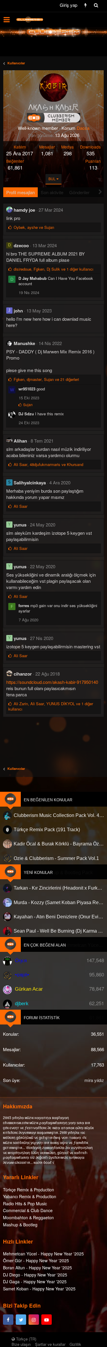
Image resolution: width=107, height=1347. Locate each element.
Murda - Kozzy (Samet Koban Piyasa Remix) (59, 902)
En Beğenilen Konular (48, 800)
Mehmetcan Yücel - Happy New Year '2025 (43, 1254)
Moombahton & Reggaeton (28, 1217)
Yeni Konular (38, 872)
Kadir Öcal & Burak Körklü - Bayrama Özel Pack (59, 844)
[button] (6, 19)
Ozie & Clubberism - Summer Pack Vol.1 (56, 858)
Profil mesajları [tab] (20, 192)
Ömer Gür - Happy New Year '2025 (36, 1260)
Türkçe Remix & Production (28, 1190)
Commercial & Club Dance (28, 1210)
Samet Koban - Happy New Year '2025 (39, 1289)
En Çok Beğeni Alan (45, 945)
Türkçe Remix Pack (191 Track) (47, 829)
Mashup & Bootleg (20, 1225)
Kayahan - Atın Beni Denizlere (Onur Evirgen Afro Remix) (59, 916)
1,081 (47, 153)
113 (93, 167)
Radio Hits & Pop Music (25, 1203)
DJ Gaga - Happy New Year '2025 (35, 1281)
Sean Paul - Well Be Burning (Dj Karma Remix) (59, 930)
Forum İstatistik (42, 1018)
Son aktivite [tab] (52, 192)
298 (68, 153)
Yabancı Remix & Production (29, 1196)
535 (90, 153)
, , (53, 269)
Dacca (83, 128)
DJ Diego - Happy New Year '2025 (35, 1275)
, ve (34, 227)
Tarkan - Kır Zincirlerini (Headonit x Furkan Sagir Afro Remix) (59, 887)
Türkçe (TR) (25, 1339)
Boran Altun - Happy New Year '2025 (37, 1268)
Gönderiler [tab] (79, 192)
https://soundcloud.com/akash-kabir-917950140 (52, 682)
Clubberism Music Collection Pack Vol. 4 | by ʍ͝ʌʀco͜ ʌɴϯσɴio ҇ (59, 815)
